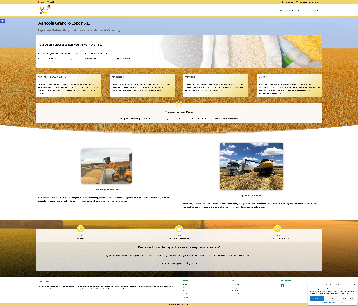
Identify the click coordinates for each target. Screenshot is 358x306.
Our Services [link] (187, 294)
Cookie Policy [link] (324, 302)
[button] (354, 284)
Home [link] (282, 10)
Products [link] (299, 10)
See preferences (348, 298)
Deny (332, 298)
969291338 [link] (80, 238)
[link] (2, 21)
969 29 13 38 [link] (289, 2)
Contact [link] (316, 10)
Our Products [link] (187, 291)
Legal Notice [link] (340, 302)
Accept (317, 298)
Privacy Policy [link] (332, 302)
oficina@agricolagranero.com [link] (309, 2)
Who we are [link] (290, 10)
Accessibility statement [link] (239, 294)
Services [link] (308, 10)
